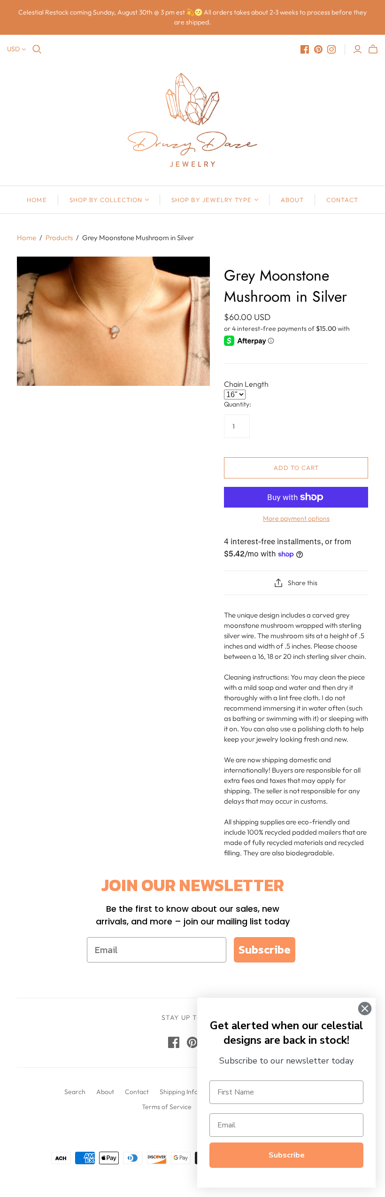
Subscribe (265, 949)
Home (36, 199)
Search (74, 1091)
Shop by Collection (106, 199)
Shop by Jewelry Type (211, 199)
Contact (342, 199)
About (292, 199)
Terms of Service (167, 1107)
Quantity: (237, 404)
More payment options (296, 518)
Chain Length (246, 384)
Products (59, 237)
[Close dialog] (365, 1008)
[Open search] (37, 49)
